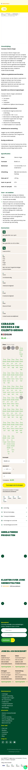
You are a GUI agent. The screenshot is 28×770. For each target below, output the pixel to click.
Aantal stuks (7, 473)
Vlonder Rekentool (7, 706)
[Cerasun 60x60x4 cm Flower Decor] (4, 389)
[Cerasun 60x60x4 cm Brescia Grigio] (13, 362)
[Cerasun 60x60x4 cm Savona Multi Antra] (17, 427)
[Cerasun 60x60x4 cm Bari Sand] (17, 348)
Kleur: (8, 344)
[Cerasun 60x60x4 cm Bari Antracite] (9, 348)
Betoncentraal (6, 723)
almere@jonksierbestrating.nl (7, 664)
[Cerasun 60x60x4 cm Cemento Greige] (4, 348)
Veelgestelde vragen (8, 698)
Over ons (4, 728)
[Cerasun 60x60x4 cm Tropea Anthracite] (4, 439)
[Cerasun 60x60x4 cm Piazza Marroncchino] (13, 412)
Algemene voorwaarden (15, 758)
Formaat (5, 457)
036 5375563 (5, 662)
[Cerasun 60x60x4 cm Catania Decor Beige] (21, 363)
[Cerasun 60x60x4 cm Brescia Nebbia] (17, 362)
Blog (3, 736)
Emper (18, 751)
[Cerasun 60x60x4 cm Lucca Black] (13, 389)
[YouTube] (14, 742)
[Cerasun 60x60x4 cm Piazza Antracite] (4, 412)
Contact (4, 734)
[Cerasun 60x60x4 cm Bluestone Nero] (4, 362)
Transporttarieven (7, 704)
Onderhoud (5, 702)
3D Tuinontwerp (6, 700)
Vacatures (5, 732)
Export (4, 715)
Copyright (12, 759)
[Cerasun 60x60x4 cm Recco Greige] (9, 426)
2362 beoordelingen (15, 586)
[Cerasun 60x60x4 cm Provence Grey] (17, 412)
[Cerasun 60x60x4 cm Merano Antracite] (21, 389)
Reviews (4, 730)
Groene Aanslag (6, 717)
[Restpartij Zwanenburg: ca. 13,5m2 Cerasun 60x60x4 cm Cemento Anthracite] (13, 443)
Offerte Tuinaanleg (7, 696)
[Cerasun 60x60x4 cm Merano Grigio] (4, 401)
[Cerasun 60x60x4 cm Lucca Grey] (17, 389)
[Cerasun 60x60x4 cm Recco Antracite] (4, 426)
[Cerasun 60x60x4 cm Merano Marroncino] (9, 401)
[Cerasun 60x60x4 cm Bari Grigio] (13, 348)
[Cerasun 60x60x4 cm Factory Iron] (17, 376)
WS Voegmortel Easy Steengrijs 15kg (14, 565)
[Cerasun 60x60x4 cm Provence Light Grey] (21, 413)
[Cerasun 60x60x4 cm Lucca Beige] (9, 389)
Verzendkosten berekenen (9, 491)
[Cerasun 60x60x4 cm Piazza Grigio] (9, 412)
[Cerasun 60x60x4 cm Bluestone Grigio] (21, 351)
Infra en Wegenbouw (8, 719)
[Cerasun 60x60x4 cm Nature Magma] (17, 401)
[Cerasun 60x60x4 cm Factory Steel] (21, 376)
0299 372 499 (19, 662)
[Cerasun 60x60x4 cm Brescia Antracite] (9, 362)
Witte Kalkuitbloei (7, 721)
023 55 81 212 (18, 677)
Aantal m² (6, 466)
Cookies (7, 759)
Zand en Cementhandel (9, 713)
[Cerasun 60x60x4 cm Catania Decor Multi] (9, 377)
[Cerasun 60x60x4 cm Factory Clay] (13, 376)
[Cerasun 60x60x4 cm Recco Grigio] (13, 426)
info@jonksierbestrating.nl (21, 664)
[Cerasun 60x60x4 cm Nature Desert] (13, 401)
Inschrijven (6, 640)
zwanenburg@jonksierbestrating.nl (21, 679)
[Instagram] (6, 742)
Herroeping (5, 707)
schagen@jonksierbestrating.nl (7, 679)
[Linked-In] (10, 742)
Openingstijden (6, 667)
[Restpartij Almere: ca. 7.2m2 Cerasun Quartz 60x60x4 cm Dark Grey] (9, 444)
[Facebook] (3, 742)
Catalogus (5, 694)
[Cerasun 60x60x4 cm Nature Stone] (21, 397)
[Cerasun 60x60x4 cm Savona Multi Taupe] (21, 427)
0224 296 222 (5, 677)
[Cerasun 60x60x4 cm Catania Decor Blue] (4, 377)
